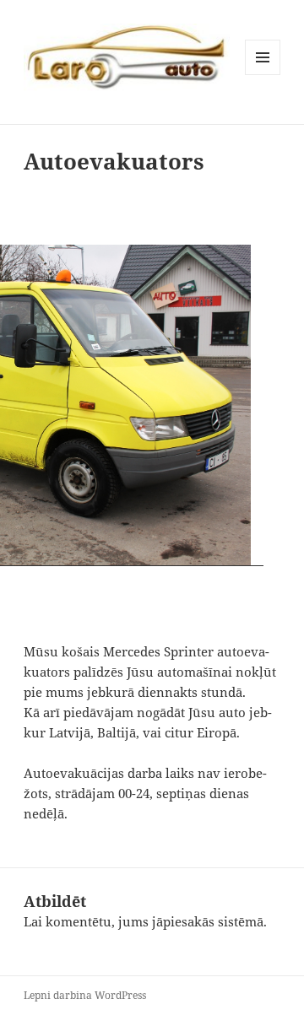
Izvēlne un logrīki (263, 74)
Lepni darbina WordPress (85, 995)
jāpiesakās (183, 921)
